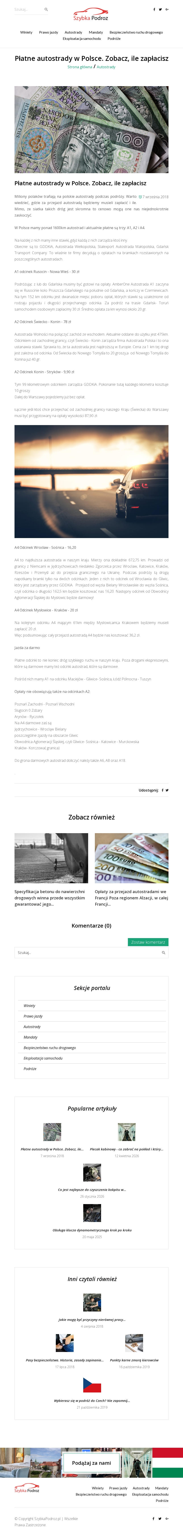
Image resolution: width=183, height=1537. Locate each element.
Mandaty (96, 32)
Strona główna (80, 66)
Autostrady (73, 32)
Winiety (26, 32)
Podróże (114, 38)
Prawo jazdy (48, 32)
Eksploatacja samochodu (82, 38)
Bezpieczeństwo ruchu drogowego (136, 32)
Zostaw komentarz (148, 942)
